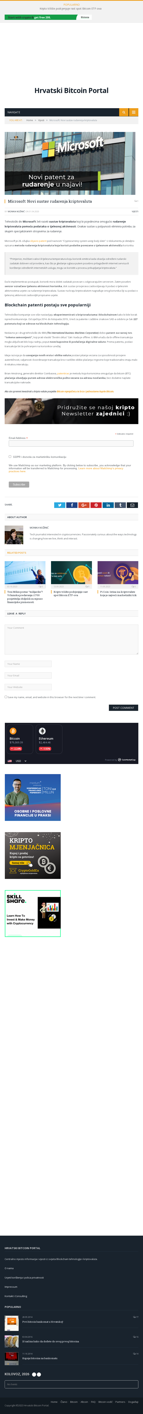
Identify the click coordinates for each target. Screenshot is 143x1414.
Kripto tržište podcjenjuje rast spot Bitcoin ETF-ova (70, 8)
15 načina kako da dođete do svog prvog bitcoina (50, 1341)
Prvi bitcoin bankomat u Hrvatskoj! (42, 1321)
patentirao (63, 373)
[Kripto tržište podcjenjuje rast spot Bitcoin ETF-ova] (71, 574)
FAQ (93, 1402)
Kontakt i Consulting (16, 1296)
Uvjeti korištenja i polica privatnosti (24, 1277)
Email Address (18, 438)
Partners (120, 1402)
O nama (9, 1268)
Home (54, 1402)
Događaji (133, 1402)
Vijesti (135, 211)
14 (137, 1353)
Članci (64, 1402)
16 (137, 1336)
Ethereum (46, 738)
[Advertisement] (71, 51)
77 (137, 1317)
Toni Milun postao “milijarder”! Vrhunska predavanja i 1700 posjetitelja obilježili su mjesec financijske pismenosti (25, 597)
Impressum (11, 1286)
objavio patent (38, 241)
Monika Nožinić (16, 211)
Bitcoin (15, 738)
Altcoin (84, 1402)
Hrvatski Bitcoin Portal (71, 90)
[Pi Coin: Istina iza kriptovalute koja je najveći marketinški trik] (118, 574)
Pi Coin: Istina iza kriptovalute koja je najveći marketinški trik (118, 593)
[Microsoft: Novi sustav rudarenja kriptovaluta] (71, 164)
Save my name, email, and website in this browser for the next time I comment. (52, 697)
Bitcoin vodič (105, 1402)
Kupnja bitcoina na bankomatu (39, 1358)
